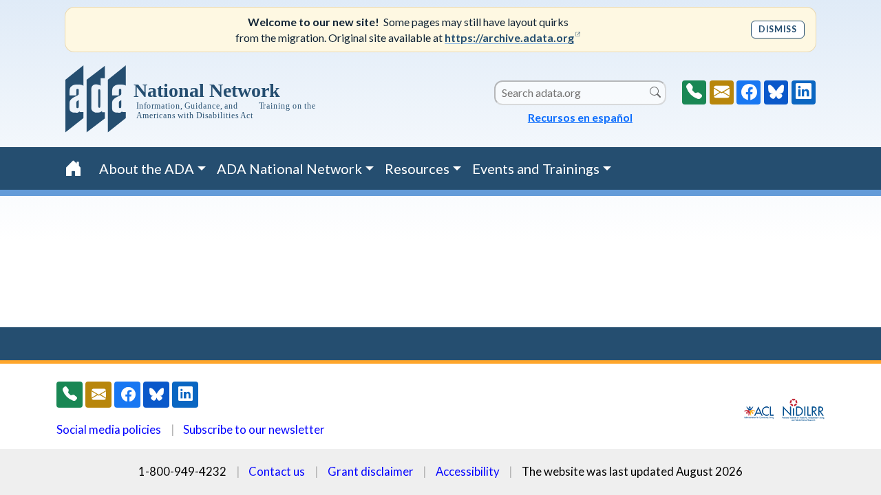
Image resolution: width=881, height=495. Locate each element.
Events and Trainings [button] (535, 168)
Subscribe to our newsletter (254, 429)
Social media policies (108, 429)
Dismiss (777, 29)
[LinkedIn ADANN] (804, 92)
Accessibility (468, 471)
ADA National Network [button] (289, 168)
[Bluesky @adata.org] (776, 92)
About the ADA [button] (146, 168)
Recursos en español (580, 117)
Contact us (276, 471)
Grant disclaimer (371, 471)
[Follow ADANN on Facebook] (748, 92)
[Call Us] (694, 92)
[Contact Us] (722, 92)
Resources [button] (417, 168)
